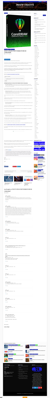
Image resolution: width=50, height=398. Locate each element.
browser (36, 86)
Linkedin (19, 166)
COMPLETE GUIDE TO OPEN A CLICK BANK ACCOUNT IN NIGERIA (16, 124)
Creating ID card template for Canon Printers (13, 74)
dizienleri (36, 42)
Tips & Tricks (12, 49)
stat (8, 290)
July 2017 (36, 69)
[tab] (36, 155)
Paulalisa (8, 229)
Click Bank (36, 89)
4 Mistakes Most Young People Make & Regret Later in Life (41, 166)
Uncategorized (37, 132)
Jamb (35, 105)
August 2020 (36, 57)
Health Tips (36, 101)
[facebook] (33, 388)
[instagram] (39, 388)
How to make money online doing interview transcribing (28, 183)
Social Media (36, 124)
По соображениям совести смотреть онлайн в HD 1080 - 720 (16, 245)
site (7, 237)
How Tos (9, 49)
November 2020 (37, 53)
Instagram (45, 1)
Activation (36, 80)
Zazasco (9, 149)
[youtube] (41, 388)
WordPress (14, 1)
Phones (36, 115)
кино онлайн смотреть (10, 314)
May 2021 (36, 51)
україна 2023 (9, 306)
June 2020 (36, 60)
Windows (36, 136)
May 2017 (36, 72)
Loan (35, 107)
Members (17, 9)
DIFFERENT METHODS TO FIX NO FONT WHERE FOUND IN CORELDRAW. (15, 78)
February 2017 (37, 74)
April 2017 (36, 73)
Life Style (36, 106)
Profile (35, 118)
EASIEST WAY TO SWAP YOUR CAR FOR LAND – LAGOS (41, 178)
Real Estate (36, 119)
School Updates (37, 123)
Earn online (9, 349)
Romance (36, 122)
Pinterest (15, 166)
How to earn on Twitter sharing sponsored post (37, 350)
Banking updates (37, 84)
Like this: (6, 80)
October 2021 (36, 48)
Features (23, 1)
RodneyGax (9, 221)
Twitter (11, 166)
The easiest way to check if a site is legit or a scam (18, 183)
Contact (16, 1)
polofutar (36, 35)
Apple (35, 81)
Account (11, 1)
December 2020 (37, 52)
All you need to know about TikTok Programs (8, 183)
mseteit (36, 33)
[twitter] (35, 388)
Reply (15, 230)
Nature (18, 1)
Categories (12, 9)
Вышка (8, 298)
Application (5, 49)
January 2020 (36, 65)
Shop (20, 9)
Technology (36, 127)
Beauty (36, 85)
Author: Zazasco (9, 79)
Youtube (43, 1)
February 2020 (37, 64)
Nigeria (35, 114)
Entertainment (36, 94)
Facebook (6, 166)
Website (36, 135)
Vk (44, 1)
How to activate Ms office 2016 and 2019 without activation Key (42, 172)
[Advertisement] (6, 56)
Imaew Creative (25, 4)
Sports (35, 126)
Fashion (36, 97)
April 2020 (36, 61)
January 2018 (36, 68)
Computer (36, 90)
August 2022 (36, 47)
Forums (27, 9)
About (20, 1)
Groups (23, 9)
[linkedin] (37, 388)
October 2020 (36, 55)
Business (36, 88)
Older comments (6, 192)
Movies (36, 110)
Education (36, 93)
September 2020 (37, 56)
